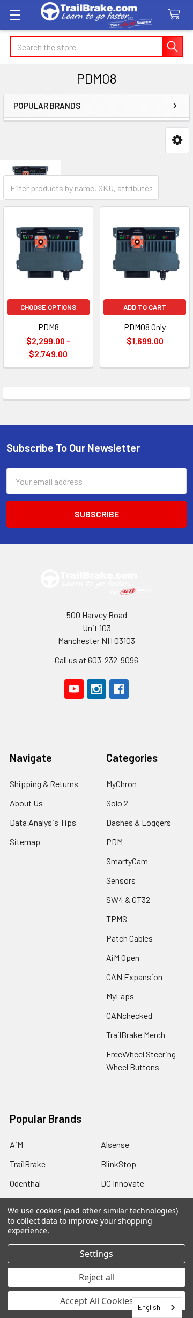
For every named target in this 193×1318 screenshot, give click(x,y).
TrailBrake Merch (135, 1035)
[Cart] (176, 15)
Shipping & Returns (44, 784)
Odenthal (25, 1183)
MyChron (121, 784)
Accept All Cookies (96, 1301)
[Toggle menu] (14, 14)
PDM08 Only (145, 327)
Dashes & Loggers (138, 822)
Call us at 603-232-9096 (96, 660)
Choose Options (48, 307)
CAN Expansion (134, 977)
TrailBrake (28, 1164)
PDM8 (48, 327)
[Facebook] (119, 689)
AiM (16, 1144)
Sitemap (25, 841)
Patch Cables (129, 938)
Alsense (115, 1144)
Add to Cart (144, 307)
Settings (96, 1254)
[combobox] (157, 1307)
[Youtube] (74, 689)
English (149, 1307)
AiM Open (122, 957)
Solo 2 (117, 803)
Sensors (121, 880)
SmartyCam (127, 861)
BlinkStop (118, 1164)
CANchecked (129, 1015)
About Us (26, 803)
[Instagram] (96, 689)
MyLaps (120, 996)
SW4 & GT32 (128, 899)
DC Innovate (122, 1183)
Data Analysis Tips (43, 822)
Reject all (97, 1277)
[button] (177, 140)
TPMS (116, 919)
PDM (114, 841)
